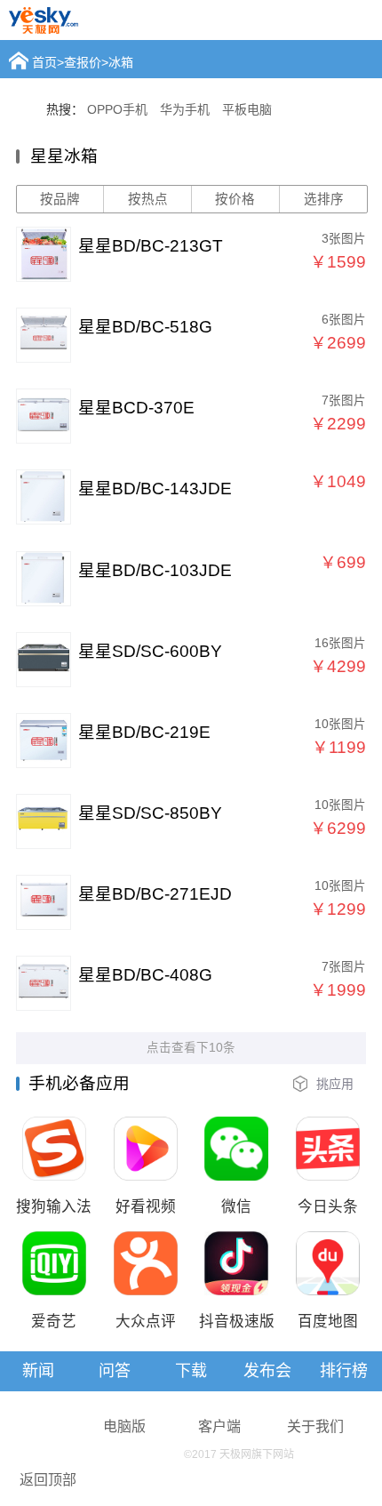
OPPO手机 (117, 109)
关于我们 (315, 1426)
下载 (191, 1371)
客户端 (219, 1426)
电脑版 (124, 1426)
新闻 (38, 1371)
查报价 (82, 62)
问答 (115, 1371)
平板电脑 (247, 109)
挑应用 (335, 1084)
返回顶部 (48, 1479)
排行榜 (344, 1371)
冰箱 (120, 62)
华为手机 (185, 109)
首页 (44, 62)
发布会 (267, 1371)
